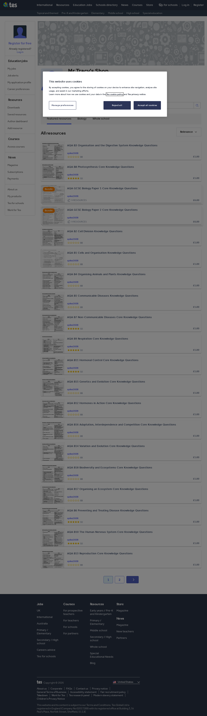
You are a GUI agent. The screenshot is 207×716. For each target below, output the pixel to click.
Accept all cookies (147, 105)
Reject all (117, 105)
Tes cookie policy (114, 94)
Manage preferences (63, 105)
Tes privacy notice (137, 94)
